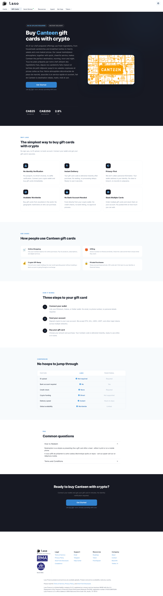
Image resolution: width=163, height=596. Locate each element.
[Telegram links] (158, 3)
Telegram (77, 558)
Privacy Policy (59, 558)
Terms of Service (60, 555)
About (113, 555)
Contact (114, 558)
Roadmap (96, 555)
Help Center (77, 560)
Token (95, 558)
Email (75, 555)
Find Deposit (97, 560)
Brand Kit (114, 560)
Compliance (58, 563)
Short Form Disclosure (62, 560)
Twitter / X (115, 563)
